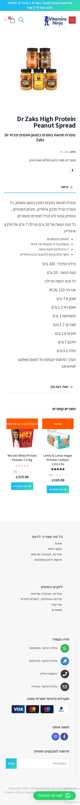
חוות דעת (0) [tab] (59, 386)
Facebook (72, 170)
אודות (58, 543)
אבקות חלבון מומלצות (48, 560)
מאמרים (57, 610)
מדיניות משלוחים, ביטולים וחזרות (41, 599)
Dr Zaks (64, 152)
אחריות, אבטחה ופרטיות (46, 554)
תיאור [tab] (64, 187)
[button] (72, 20)
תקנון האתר (54, 549)
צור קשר (56, 604)
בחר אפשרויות (56, 489)
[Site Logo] (55, 20)
